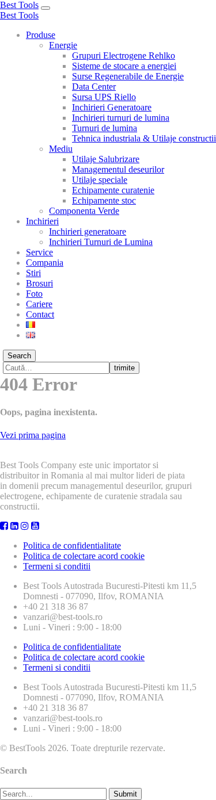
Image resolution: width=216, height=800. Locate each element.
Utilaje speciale (99, 180)
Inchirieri (42, 221)
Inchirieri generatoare (87, 231)
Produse (40, 35)
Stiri (33, 273)
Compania (44, 262)
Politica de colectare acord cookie (84, 556)
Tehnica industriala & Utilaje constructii (144, 138)
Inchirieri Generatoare (111, 107)
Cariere (39, 304)
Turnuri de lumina (104, 128)
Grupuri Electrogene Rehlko (123, 55)
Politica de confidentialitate (72, 545)
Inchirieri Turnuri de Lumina (101, 242)
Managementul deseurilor (118, 169)
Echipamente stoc (104, 200)
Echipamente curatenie (113, 190)
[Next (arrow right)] (196, 400)
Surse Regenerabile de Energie (128, 76)
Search (19, 355)
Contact (40, 314)
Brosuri (39, 283)
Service (39, 252)
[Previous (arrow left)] (20, 400)
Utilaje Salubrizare (105, 159)
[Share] (178, 12)
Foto (34, 293)
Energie (63, 45)
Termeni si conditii (56, 566)
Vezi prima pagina (33, 435)
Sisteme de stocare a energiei (124, 66)
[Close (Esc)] (203, 12)
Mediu (61, 149)
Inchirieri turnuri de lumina (120, 118)
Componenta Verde (84, 211)
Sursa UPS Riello (104, 97)
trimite (124, 367)
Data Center (94, 86)
